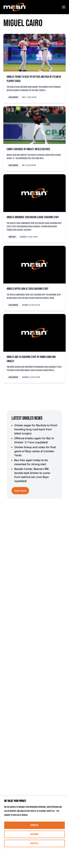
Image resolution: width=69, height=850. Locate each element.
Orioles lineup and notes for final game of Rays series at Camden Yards (35, 451)
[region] (34, 823)
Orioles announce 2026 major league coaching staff (33, 217)
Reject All (34, 843)
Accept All (34, 825)
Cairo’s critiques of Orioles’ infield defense (28, 149)
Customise (34, 834)
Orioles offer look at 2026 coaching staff (27, 289)
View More (20, 490)
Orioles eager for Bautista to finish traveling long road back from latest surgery (35, 429)
